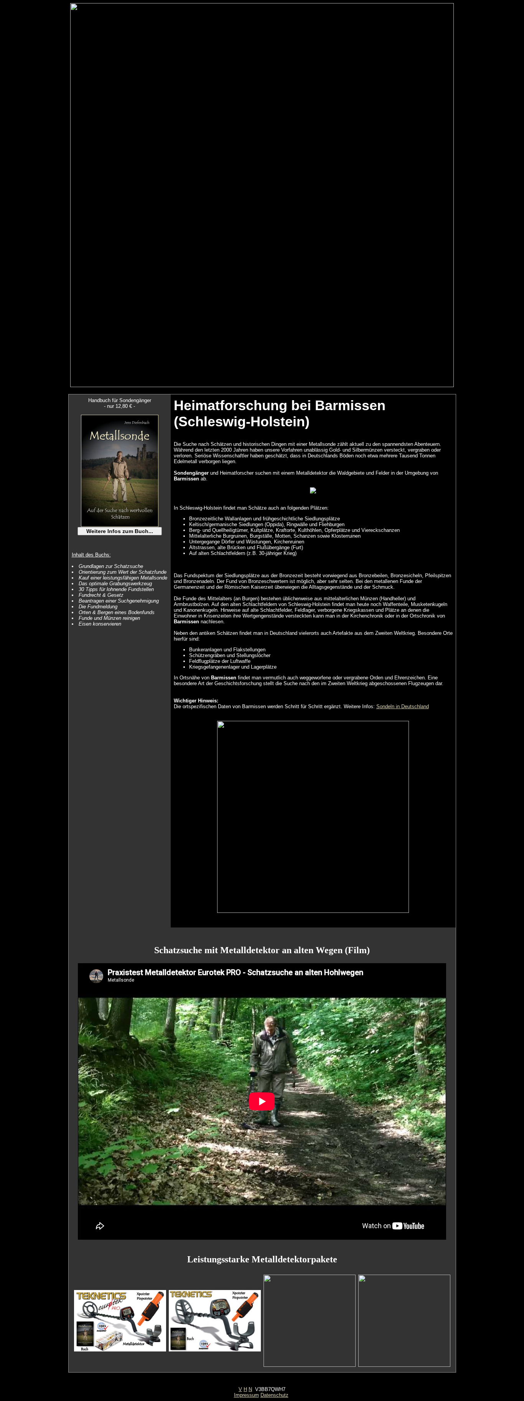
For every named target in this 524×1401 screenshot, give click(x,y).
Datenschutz (274, 1395)
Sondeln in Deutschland (402, 706)
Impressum (246, 1395)
